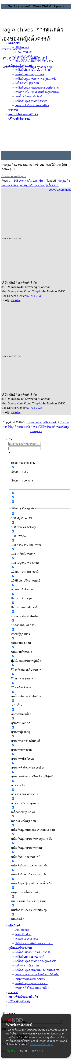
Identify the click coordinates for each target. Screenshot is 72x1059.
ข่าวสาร (13, 992)
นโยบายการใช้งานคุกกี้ (41, 1044)
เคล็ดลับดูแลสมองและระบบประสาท (37, 970)
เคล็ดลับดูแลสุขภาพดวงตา (31, 983)
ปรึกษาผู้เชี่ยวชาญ (19, 1001)
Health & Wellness (26, 938)
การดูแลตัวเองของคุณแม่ (24, 58)
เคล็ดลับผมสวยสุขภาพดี (29, 956)
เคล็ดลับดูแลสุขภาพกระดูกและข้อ (36, 961)
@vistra (15, 300)
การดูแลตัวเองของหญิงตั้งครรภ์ (39, 185)
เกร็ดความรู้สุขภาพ (27, 965)
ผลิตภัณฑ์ (14, 925)
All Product (22, 47)
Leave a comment (60, 189)
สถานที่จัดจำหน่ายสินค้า (23, 996)
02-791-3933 (34, 295)
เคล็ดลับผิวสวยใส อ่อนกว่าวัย (33, 952)
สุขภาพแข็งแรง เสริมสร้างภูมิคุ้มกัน (37, 974)
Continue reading (13, 176)
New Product (23, 51)
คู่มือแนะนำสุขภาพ (20, 947)
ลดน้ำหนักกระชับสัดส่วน (30, 978)
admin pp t (46, 67)
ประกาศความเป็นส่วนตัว (42, 422)
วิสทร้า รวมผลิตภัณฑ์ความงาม (34, 943)
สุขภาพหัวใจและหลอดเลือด (32, 987)
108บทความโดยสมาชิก (11, 49)
